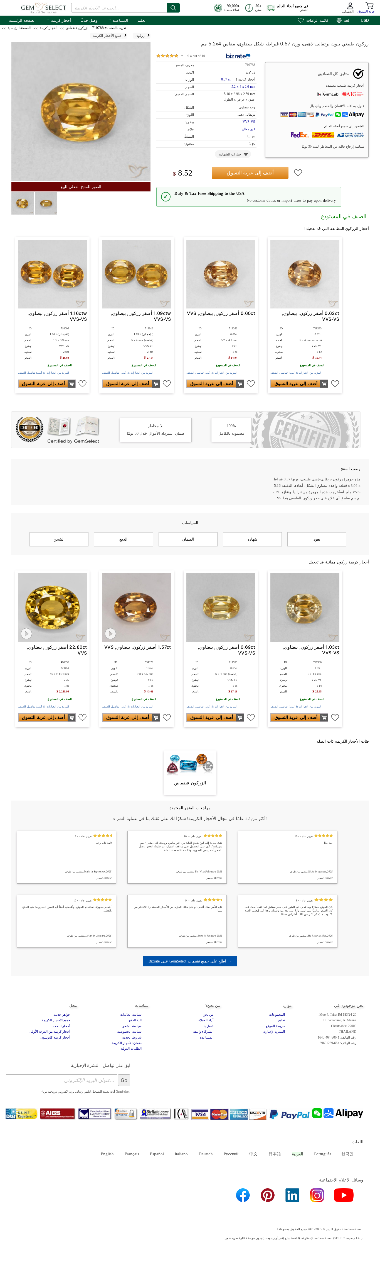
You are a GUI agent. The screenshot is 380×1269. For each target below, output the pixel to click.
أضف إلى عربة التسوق (250, 173)
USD (365, 20)
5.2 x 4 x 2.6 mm (243, 86)
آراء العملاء (205, 1020)
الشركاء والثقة (203, 1032)
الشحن (59, 539)
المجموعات (277, 1015)
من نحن (208, 1015)
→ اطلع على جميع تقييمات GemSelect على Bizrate (190, 961)
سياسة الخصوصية (129, 1032)
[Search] (173, 8)
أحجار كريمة (58, 20)
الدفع (123, 539)
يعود (317, 539)
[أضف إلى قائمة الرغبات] (298, 173)
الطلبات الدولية (131, 1049)
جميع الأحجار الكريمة (56, 1020)
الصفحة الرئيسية (22, 20)
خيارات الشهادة (230, 154)
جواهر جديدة (61, 1015)
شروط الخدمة (132, 1037)
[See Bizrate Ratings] (238, 56)
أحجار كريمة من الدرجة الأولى (49, 1032)
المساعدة (118, 20)
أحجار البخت (61, 1026)
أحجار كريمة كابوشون (55, 1037)
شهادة (252, 539)
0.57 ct (226, 79)
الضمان (188, 539)
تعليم (141, 20)
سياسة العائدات (131, 1015)
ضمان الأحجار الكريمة (127, 1043)
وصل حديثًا (89, 20)
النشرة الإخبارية (274, 1032)
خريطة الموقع (275, 1026)
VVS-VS (249, 121)
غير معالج (248, 129)
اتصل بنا (208, 1026)
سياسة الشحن (132, 1026)
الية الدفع (135, 1020)
